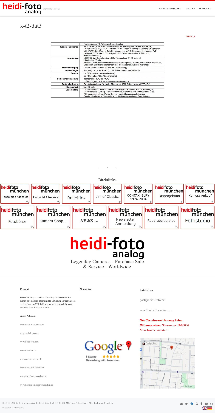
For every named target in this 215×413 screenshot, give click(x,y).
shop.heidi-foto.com (29, 333)
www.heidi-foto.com (29, 342)
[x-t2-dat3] (108, 70)
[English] (204, 408)
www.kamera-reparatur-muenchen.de (36, 385)
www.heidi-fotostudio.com (32, 324)
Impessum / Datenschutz (12, 408)
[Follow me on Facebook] (191, 404)
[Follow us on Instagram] (211, 404)
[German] (210, 408)
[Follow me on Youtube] (206, 404)
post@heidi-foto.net (152, 300)
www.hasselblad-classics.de (32, 367)
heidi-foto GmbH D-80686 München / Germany (62, 403)
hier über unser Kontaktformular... (35, 307)
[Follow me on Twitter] (186, 404)
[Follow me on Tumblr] (201, 404)
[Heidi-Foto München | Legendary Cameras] (22, 7)
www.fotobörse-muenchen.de (33, 376)
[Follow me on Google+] (197, 404)
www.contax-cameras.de (31, 359)
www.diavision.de (28, 350)
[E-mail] (181, 404)
